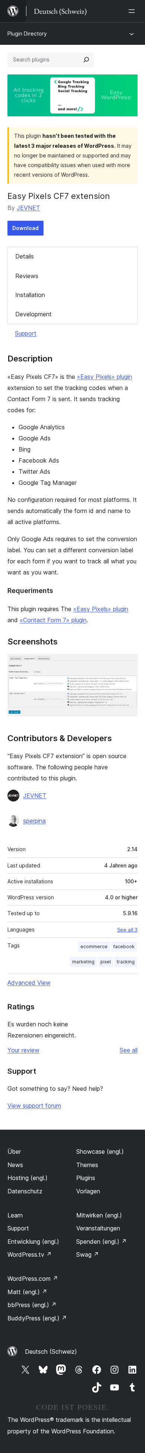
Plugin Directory (27, 33)
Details (24, 256)
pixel (105, 961)
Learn (15, 1215)
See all (129, 1050)
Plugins (85, 1178)
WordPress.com (32, 1278)
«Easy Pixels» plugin (104, 376)
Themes (87, 1165)
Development (33, 314)
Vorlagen (88, 1191)
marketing (83, 961)
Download (25, 228)
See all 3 (127, 930)
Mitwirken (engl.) (99, 1215)
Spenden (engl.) (101, 1241)
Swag (87, 1254)
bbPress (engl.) (32, 1305)
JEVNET (28, 207)
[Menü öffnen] (133, 11)
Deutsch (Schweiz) (51, 1351)
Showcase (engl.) (100, 1151)
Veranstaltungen (98, 1228)
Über (14, 1151)
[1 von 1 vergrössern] (127, 664)
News (15, 1165)
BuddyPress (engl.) (37, 1318)
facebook (124, 946)
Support (25, 333)
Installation (30, 295)
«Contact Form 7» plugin (53, 620)
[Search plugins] (86, 59)
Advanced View (29, 982)
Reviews (26, 276)
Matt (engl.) (27, 1292)
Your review (23, 1050)
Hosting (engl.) (27, 1178)
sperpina (34, 820)
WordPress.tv (29, 1254)
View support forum (34, 1105)
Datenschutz (24, 1191)
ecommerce (93, 946)
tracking (126, 961)
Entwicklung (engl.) (33, 1241)
